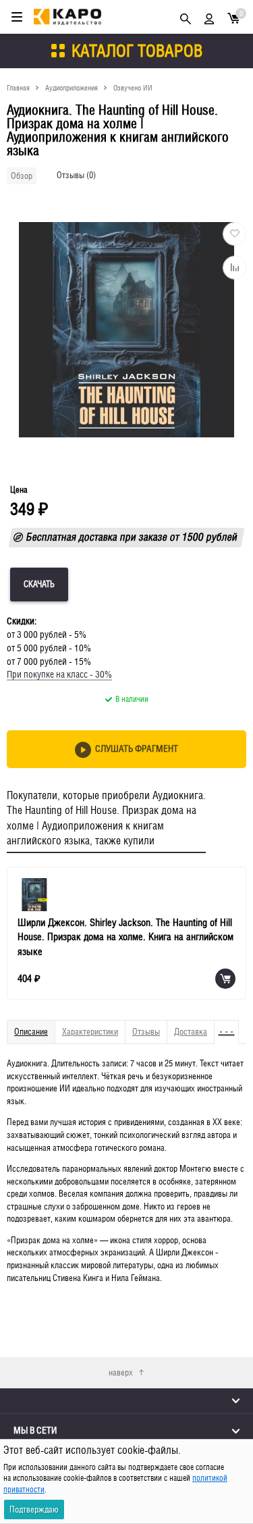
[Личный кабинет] (209, 16)
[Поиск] (185, 16)
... (227, 1025)
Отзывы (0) (76, 175)
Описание (31, 1032)
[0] (233, 17)
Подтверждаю (34, 1509)
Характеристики (90, 1032)
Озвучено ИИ (132, 87)
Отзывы (146, 1032)
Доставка (190, 1032)
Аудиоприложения (71, 87)
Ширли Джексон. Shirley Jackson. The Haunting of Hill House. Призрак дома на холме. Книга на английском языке (125, 937)
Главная (18, 87)
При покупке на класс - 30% (59, 674)
